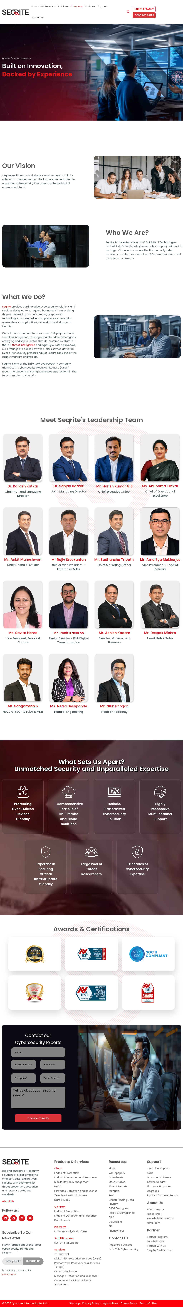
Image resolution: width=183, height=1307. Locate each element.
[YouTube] (30, 1218)
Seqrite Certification (159, 1250)
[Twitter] (22, 1218)
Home (6, 58)
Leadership (153, 1214)
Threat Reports (118, 1186)
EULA (111, 1217)
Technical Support (158, 1168)
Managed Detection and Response (76, 1276)
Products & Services (43, 6)
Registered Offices (120, 1245)
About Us (8, 1201)
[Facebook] (14, 1218)
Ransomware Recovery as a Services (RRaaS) (77, 1265)
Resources (37, 17)
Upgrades (153, 1191)
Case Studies (117, 1182)
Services (59, 1249)
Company (77, 6)
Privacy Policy (90, 1303)
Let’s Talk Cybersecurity (123, 1249)
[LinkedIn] (5, 1218)
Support (102, 6)
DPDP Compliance (65, 1271)
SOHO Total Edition (66, 1243)
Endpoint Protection (66, 1173)
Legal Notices (110, 1303)
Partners (90, 6)
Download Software (159, 1177)
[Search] (128, 12)
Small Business (64, 1238)
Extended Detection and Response (75, 1191)
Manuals (114, 1191)
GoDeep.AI (115, 1222)
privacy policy (9, 1274)
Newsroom (153, 1223)
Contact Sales (144, 15)
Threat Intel (61, 1254)
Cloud (58, 1168)
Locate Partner (156, 1241)
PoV (111, 1195)
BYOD (57, 1186)
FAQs (150, 1173)
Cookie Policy (129, 1303)
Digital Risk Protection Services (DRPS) (77, 1258)
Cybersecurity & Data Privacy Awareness (72, 1282)
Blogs (112, 1168)
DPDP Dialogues (118, 1208)
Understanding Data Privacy (121, 1202)
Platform (60, 1227)
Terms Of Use (148, 1303)
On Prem (59, 1207)
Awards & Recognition (160, 1218)
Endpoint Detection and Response (75, 1177)
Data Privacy (62, 1200)
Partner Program (157, 1237)
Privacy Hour (116, 1231)
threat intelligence (23, 345)
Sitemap (74, 1303)
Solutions (63, 6)
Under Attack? (144, 9)
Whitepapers (117, 1173)
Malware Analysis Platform (70, 1231)
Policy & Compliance (122, 1213)
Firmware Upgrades (159, 1186)
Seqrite (6, 306)
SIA (110, 1226)
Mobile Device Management (72, 1182)
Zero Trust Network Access (70, 1195)
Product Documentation (162, 1195)
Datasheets (116, 1177)
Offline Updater (156, 1182)
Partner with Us (156, 1246)
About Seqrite (155, 1209)
